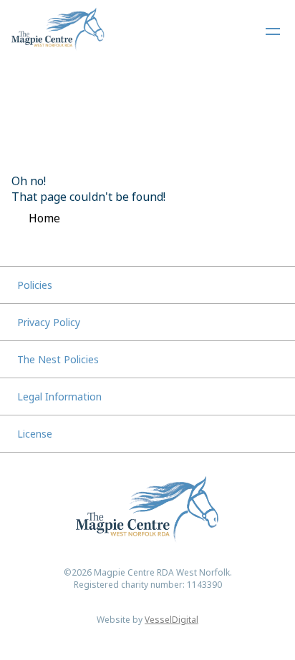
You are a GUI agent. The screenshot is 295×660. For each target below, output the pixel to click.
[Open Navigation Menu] (273, 31)
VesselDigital (171, 620)
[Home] (58, 31)
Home (44, 218)
